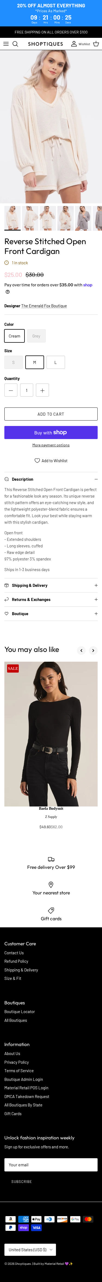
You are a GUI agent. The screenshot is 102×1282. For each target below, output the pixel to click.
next (93, 650)
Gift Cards (12, 1113)
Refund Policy (16, 961)
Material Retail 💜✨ (59, 1263)
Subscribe (21, 1181)
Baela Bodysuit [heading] (51, 808)
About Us (12, 1053)
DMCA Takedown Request (26, 1096)
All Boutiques (15, 1020)
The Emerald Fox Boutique (44, 305)
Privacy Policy (16, 1062)
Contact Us (14, 952)
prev (81, 650)
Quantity (12, 378)
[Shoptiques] (45, 44)
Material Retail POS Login (26, 1087)
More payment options (51, 445)
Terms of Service (19, 1070)
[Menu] (6, 44)
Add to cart (51, 414)
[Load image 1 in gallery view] (51, 126)
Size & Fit (12, 978)
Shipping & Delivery (21, 969)
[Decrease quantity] (10, 390)
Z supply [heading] (51, 817)
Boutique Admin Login (23, 1079)
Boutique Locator (19, 1011)
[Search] (18, 44)
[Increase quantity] (42, 390)
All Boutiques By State (23, 1104)
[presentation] (51, 820)
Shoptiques (23, 1263)
